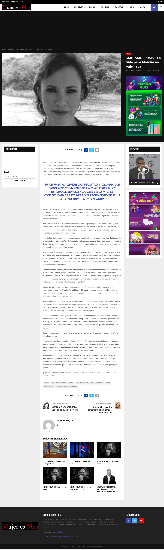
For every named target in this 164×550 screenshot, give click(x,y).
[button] (144, 169)
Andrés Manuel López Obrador (62, 383)
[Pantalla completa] (156, 183)
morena (46, 383)
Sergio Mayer (48, 386)
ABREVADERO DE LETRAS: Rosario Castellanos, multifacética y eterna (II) (107, 489)
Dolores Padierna (97, 383)
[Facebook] (128, 520)
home (108, 383)
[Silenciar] (153, 183)
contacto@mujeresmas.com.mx (66, 536)
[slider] (142, 182)
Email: (6, 172)
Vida (132, 7)
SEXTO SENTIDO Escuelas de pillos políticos (54, 462)
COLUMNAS (78, 7)
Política (105, 7)
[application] (144, 169)
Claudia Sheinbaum (82, 383)
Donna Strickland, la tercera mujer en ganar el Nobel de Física (100, 410)
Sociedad (119, 7)
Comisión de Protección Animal (66, 386)
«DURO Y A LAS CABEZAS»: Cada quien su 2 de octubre (65, 408)
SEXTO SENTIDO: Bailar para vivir (80, 462)
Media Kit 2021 (57, 532)
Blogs (92, 7)
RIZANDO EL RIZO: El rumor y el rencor (54, 488)
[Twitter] (134, 520)
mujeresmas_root (135, 70)
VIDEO (142, 7)
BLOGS (129, 53)
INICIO (66, 7)
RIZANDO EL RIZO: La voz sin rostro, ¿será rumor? (80, 488)
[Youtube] (141, 520)
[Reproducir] (132, 183)
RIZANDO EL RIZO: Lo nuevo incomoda (107, 462)
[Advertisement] (82, 30)
